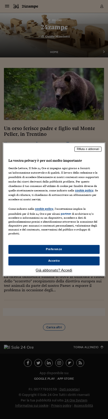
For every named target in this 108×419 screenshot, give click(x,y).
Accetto (54, 260)
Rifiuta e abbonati (88, 149)
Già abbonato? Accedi (54, 270)
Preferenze (54, 249)
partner (66, 213)
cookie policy (84, 190)
